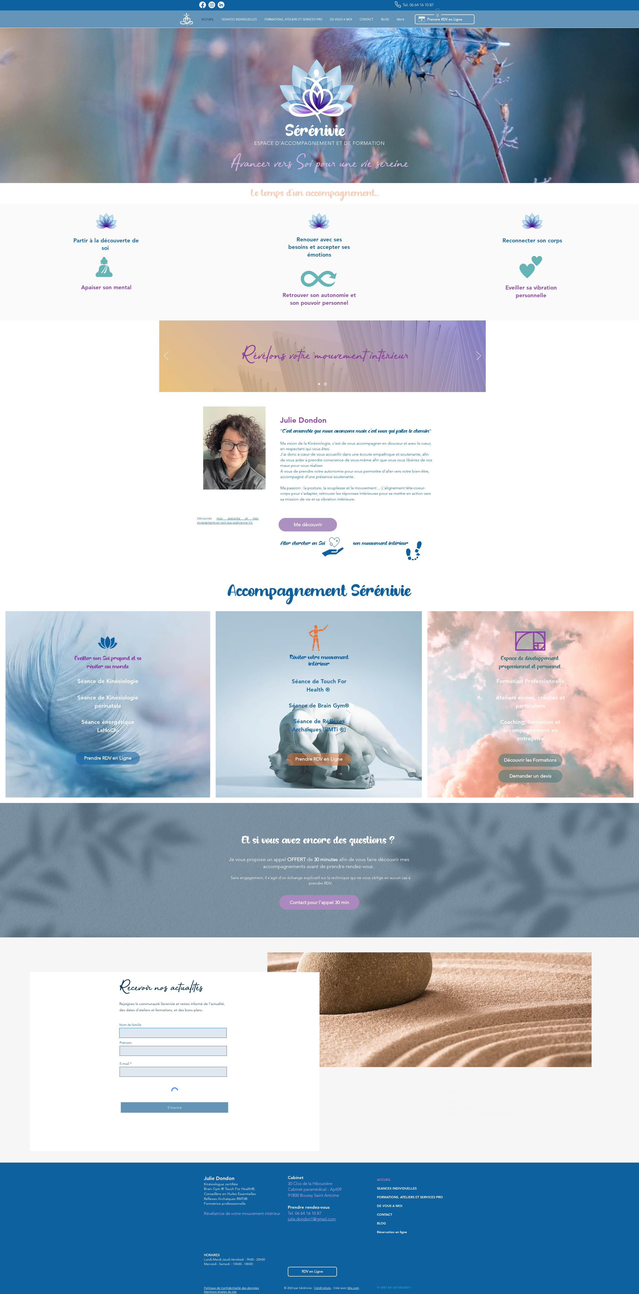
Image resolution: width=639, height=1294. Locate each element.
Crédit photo (322, 1288)
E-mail (124, 1063)
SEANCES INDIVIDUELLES (397, 1188)
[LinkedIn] (221, 4)
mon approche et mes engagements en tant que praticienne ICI (227, 520)
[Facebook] (202, 4)
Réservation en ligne (392, 1232)
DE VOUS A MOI (389, 1206)
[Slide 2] (326, 384)
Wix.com (353, 1288)
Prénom (126, 1042)
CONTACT (384, 1214)
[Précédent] (166, 356)
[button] (239, 19)
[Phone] (398, 4)
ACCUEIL (384, 1180)
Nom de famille (130, 1024)
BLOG (381, 1223)
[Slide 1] (319, 384)
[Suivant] (479, 356)
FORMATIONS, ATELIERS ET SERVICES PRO (406, 1197)
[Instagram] (211, 4)
